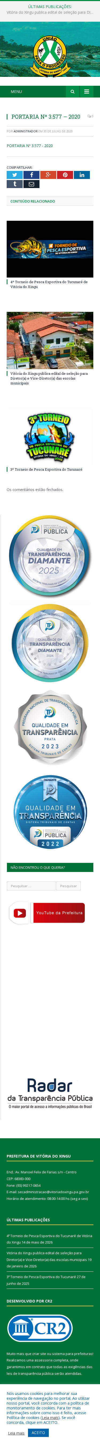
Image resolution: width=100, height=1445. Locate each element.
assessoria (43, 1360)
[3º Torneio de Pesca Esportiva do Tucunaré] (50, 436)
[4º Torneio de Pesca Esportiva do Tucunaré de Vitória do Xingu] (50, 249)
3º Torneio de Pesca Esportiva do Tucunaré (46, 469)
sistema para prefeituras (72, 1353)
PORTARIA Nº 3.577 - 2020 (30, 145)
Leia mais (50, 1417)
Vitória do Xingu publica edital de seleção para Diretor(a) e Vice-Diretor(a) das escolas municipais (51, 12)
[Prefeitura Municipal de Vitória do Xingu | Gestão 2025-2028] (50, 54)
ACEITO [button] (38, 1432)
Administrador (26, 131)
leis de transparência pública (30, 1373)
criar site (39, 1353)
